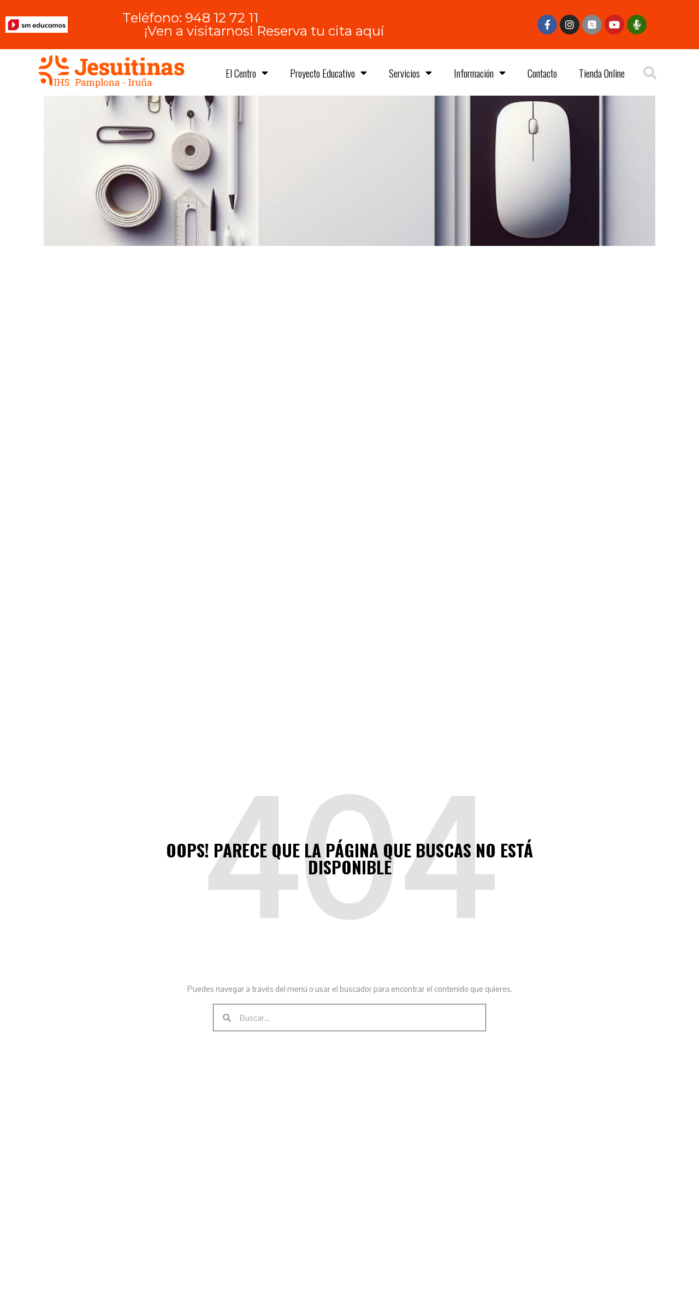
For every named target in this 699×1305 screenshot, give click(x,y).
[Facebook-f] (547, 24)
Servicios (404, 72)
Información (474, 72)
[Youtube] (614, 24)
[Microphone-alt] (637, 24)
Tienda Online (602, 72)
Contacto (542, 72)
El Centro (241, 72)
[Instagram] (569, 24)
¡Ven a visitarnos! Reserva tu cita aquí (264, 31)
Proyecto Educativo (322, 72)
